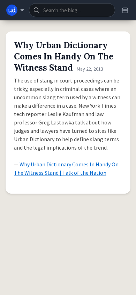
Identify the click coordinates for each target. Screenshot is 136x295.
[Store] (125, 10)
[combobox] (72, 10)
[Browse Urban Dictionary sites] (15, 10)
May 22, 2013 (90, 69)
